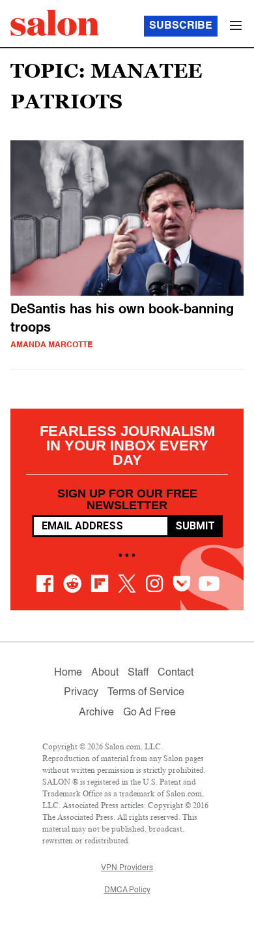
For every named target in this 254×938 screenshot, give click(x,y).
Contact (175, 673)
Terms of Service (145, 692)
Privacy (81, 692)
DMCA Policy (127, 890)
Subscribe (180, 26)
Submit (195, 526)
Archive (96, 713)
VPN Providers (127, 868)
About (105, 673)
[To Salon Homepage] (54, 23)
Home (68, 673)
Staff (138, 673)
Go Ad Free (149, 713)
